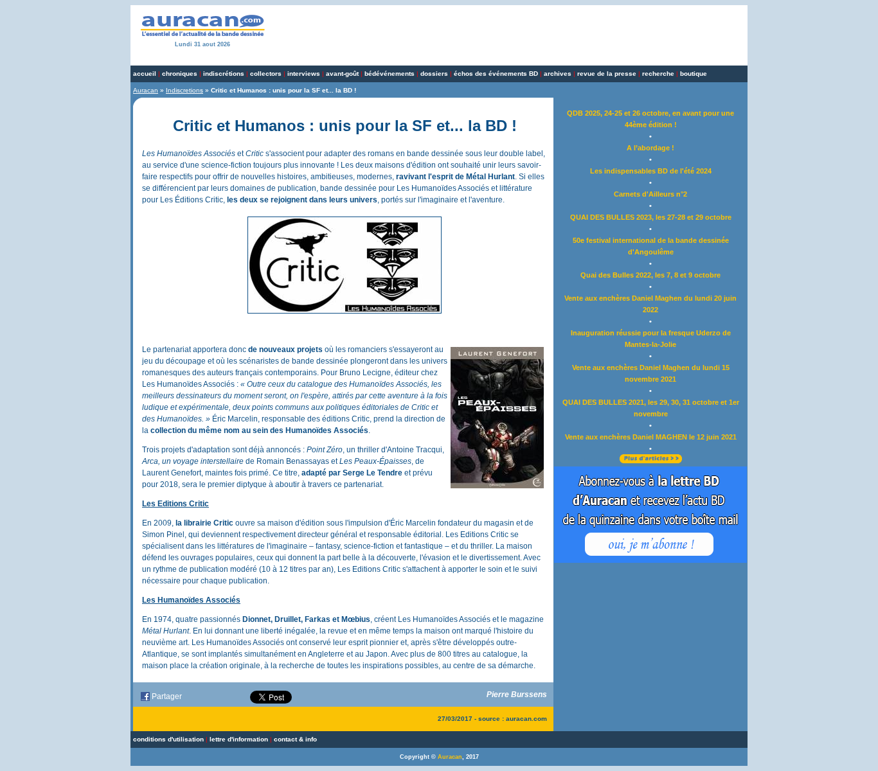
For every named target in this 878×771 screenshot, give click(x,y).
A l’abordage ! (650, 148)
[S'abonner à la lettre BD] (650, 560)
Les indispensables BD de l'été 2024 (651, 171)
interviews (303, 73)
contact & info (295, 739)
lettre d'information (239, 739)
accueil (144, 73)
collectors (266, 73)
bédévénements (389, 73)
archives (557, 73)
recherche (658, 73)
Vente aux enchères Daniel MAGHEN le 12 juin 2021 (651, 437)
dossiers (434, 73)
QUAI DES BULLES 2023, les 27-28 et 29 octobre (650, 217)
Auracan (145, 90)
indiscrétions (223, 73)
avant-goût (342, 73)
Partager (167, 696)
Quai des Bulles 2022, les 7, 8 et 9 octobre (650, 275)
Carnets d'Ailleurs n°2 (650, 194)
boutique (693, 73)
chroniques (179, 73)
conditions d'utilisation (168, 739)
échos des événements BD (496, 73)
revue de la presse (606, 73)
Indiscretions (184, 90)
